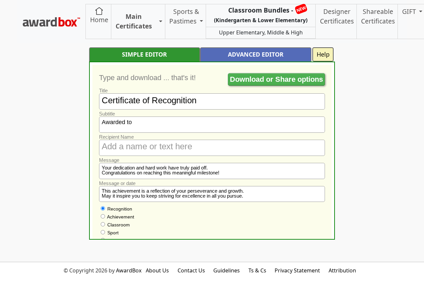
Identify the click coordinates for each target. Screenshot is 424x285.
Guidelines (226, 270)
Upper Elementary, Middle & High (261, 32)
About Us (157, 270)
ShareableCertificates (378, 16)
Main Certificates (134, 21)
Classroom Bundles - (260, 14)
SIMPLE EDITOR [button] (144, 54)
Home (99, 19)
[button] (160, 21)
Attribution (342, 270)
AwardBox (128, 270)
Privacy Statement (297, 270)
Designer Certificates (337, 16)
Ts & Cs (257, 270)
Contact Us (191, 270)
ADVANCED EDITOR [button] (256, 54)
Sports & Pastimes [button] (184, 16)
